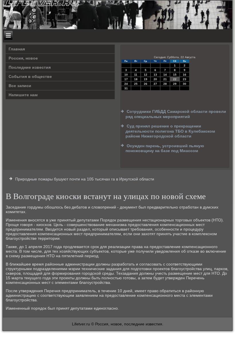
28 (165, 83)
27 (155, 83)
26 (145, 83)
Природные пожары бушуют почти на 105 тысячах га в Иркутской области (84, 179)
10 (126, 74)
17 (126, 79)
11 (135, 74)
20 (155, 79)
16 (184, 74)
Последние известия (30, 67)
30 (184, 83)
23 (184, 79)
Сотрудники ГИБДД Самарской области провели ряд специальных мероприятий (176, 114)
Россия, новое (23, 58)
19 (145, 79)
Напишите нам (23, 95)
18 (136, 79)
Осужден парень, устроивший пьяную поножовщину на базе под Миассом (165, 148)
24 (126, 83)
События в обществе (30, 76)
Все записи (20, 85)
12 (145, 74)
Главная (17, 49)
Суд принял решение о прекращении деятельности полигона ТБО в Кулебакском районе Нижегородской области (170, 131)
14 (165, 74)
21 (165, 79)
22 (175, 79)
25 (136, 83)
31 (126, 88)
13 (155, 74)
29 (175, 83)
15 (175, 74)
